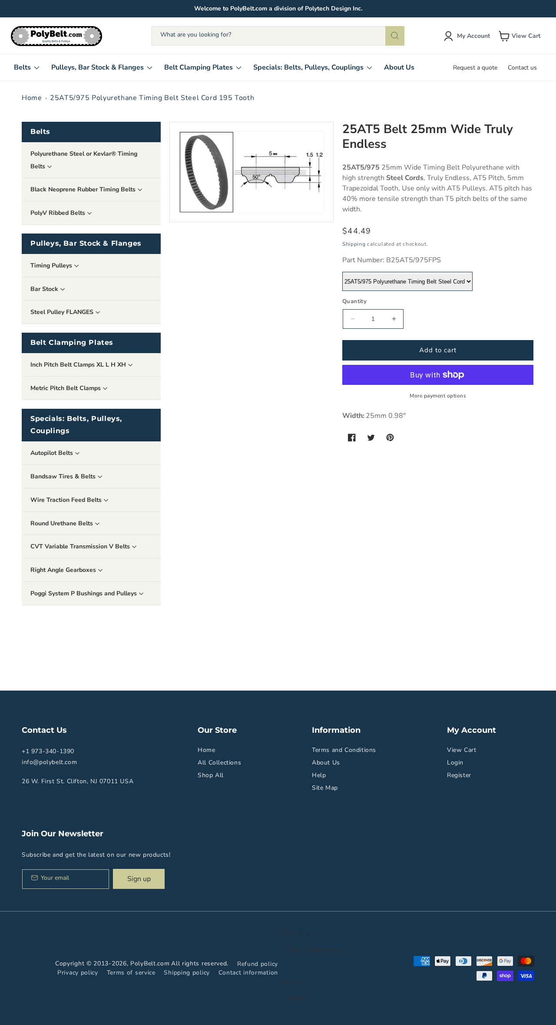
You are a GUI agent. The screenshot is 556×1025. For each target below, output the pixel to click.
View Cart (461, 750)
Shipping (354, 243)
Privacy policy (77, 972)
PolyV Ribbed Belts (58, 213)
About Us (326, 762)
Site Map (325, 788)
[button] (520, 36)
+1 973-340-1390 (48, 751)
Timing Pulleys (52, 265)
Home (32, 98)
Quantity (354, 301)
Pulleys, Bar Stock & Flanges (86, 243)
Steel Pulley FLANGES (62, 312)
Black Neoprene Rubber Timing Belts (83, 189)
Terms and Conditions (344, 750)
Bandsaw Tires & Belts (63, 476)
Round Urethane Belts (62, 523)
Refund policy (257, 964)
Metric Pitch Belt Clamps (66, 388)
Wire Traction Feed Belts (66, 500)
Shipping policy (187, 972)
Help (319, 775)
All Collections (219, 762)
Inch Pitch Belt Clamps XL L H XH (79, 365)
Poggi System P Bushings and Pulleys (84, 593)
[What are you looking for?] (394, 36)
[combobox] (278, 36)
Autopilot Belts (52, 453)
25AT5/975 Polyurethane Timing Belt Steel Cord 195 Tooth (152, 98)
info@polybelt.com (49, 762)
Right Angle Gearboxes (64, 570)
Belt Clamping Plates (71, 342)
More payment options (438, 395)
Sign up (139, 879)
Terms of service (131, 972)
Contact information (248, 972)
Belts (40, 131)
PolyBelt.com (149, 963)
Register (459, 775)
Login (455, 762)
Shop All (211, 775)
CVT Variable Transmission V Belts (81, 546)
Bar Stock (45, 289)
